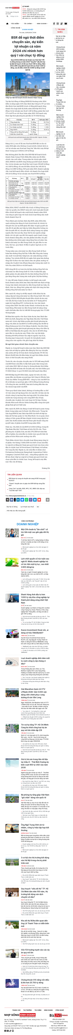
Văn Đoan (24, 929)
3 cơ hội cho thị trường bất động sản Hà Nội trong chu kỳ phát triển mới (35, 860)
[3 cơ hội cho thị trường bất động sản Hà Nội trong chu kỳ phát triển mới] (12, 861)
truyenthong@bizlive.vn (15, 1023)
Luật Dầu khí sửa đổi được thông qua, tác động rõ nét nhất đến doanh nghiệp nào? (61, 151)
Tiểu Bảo (24, 733)
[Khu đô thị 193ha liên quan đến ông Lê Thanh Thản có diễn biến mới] (12, 924)
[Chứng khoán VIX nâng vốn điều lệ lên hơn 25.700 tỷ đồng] (12, 983)
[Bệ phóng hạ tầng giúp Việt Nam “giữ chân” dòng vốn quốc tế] (12, 798)
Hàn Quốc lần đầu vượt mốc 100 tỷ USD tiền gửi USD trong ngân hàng (35, 812)
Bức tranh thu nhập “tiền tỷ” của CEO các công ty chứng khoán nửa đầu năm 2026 (35, 782)
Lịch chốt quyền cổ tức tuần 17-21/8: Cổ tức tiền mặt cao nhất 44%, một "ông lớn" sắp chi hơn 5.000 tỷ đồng (35, 580)
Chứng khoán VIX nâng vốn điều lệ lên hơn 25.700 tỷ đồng (35, 981)
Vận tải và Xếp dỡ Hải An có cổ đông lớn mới (60, 39)
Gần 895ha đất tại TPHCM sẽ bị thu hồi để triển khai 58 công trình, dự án (35, 973)
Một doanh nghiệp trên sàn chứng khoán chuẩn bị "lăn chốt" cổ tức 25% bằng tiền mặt (61, 121)
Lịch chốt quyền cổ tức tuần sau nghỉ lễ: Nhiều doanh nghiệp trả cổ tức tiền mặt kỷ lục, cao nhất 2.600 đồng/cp (34, 16)
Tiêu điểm (15, 23)
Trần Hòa (24, 635)
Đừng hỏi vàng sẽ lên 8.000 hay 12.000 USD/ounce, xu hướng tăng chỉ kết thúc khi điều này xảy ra (34, 10)
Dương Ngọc (25, 833)
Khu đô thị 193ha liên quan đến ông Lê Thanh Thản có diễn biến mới (34, 876)
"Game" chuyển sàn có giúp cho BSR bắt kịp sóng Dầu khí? (27, 484)
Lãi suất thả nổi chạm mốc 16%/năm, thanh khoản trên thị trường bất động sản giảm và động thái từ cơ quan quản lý (35, 745)
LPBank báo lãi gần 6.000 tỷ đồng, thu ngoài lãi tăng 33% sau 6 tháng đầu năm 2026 (35, 717)
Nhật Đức (24, 666)
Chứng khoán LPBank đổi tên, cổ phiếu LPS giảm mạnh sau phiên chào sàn (60, 89)
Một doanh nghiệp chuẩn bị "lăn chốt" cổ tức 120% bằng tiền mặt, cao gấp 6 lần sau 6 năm (61, 72)
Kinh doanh (42, 23)
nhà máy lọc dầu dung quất (16, 510)
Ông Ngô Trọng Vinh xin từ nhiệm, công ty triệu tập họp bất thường (35, 827)
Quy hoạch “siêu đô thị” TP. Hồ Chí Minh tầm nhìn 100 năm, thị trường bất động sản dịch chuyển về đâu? (35, 881)
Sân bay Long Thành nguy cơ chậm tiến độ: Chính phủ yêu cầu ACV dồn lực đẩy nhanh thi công (34, 817)
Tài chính (28, 23)
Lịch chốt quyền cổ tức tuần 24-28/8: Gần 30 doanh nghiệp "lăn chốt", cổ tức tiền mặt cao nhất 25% (35, 586)
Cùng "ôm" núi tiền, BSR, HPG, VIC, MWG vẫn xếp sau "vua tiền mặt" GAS (27, 489)
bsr (38, 507)
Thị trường (27, 1010)
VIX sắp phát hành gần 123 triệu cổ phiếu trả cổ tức (35, 995)
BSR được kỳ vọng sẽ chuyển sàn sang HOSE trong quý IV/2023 (27, 479)
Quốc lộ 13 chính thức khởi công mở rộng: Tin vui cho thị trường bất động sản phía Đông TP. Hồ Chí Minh (35, 968)
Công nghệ (16, 28)
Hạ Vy (23, 800)
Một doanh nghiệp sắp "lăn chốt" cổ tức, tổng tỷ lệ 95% (34, 551)
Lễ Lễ (22, 605)
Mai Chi (23, 537)
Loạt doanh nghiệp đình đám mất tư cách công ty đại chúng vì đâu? (35, 661)
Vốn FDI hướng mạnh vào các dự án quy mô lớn (36, 911)
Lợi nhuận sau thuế (27, 507)
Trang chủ (16, 1010)
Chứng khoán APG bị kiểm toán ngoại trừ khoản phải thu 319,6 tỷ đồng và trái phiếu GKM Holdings (61, 54)
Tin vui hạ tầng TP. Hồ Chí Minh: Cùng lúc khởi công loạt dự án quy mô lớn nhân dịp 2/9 (35, 623)
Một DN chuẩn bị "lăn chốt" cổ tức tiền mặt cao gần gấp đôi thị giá (35, 532)
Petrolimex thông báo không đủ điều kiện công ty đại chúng (35, 682)
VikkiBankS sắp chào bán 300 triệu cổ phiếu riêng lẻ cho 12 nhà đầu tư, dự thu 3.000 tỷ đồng (34, 647)
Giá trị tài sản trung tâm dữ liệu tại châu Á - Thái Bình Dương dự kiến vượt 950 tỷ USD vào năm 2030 (35, 618)
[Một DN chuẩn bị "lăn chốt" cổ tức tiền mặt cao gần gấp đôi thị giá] (12, 533)
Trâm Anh (24, 700)
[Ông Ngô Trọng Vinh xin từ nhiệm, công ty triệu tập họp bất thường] (12, 828)
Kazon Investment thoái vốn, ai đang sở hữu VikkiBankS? (34, 631)
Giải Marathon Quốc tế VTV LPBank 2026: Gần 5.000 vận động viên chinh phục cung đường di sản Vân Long (34, 693)
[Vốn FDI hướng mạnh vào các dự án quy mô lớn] (12, 953)
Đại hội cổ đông (12, 507)
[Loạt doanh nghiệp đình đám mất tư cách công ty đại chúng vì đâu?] (12, 661)
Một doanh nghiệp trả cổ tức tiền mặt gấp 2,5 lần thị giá (34, 548)
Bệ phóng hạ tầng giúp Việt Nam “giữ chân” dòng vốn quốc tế (35, 796)
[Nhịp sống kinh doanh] (20, 1015)
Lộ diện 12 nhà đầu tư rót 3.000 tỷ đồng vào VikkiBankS (34, 651)
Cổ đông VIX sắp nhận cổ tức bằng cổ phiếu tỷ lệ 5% (35, 999)
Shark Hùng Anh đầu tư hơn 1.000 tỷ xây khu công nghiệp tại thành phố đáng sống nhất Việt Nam (35, 598)
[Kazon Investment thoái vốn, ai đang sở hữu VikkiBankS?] (12, 633)
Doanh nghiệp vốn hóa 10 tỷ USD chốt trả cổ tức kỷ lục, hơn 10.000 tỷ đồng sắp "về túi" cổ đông (34, 845)
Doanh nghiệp (27, 29)
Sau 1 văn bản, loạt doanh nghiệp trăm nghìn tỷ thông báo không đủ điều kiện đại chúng (35, 678)
